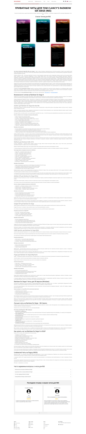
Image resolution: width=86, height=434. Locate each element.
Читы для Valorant (54, 92)
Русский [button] (69, 1)
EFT (44, 428)
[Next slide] (70, 391)
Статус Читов (53, 1)
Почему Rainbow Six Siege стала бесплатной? (23, 376)
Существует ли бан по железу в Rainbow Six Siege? (23, 371)
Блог (44, 1)
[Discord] (64, 1)
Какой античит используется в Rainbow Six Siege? (23, 369)
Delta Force (45, 425)
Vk (30, 425)
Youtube (31, 427)
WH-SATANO (17, 1)
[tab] (39, 413)
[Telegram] (65, 1)
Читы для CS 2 (47, 92)
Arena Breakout (46, 424)
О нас (48, 1)
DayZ (44, 423)
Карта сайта (17, 427)
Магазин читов (17, 3)
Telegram (31, 424)
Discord (31, 423)
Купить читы (30, 1)
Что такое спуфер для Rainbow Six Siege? (22, 374)
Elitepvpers (61, 424)
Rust (44, 427)
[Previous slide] (16, 391)
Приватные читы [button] (38, 1)
